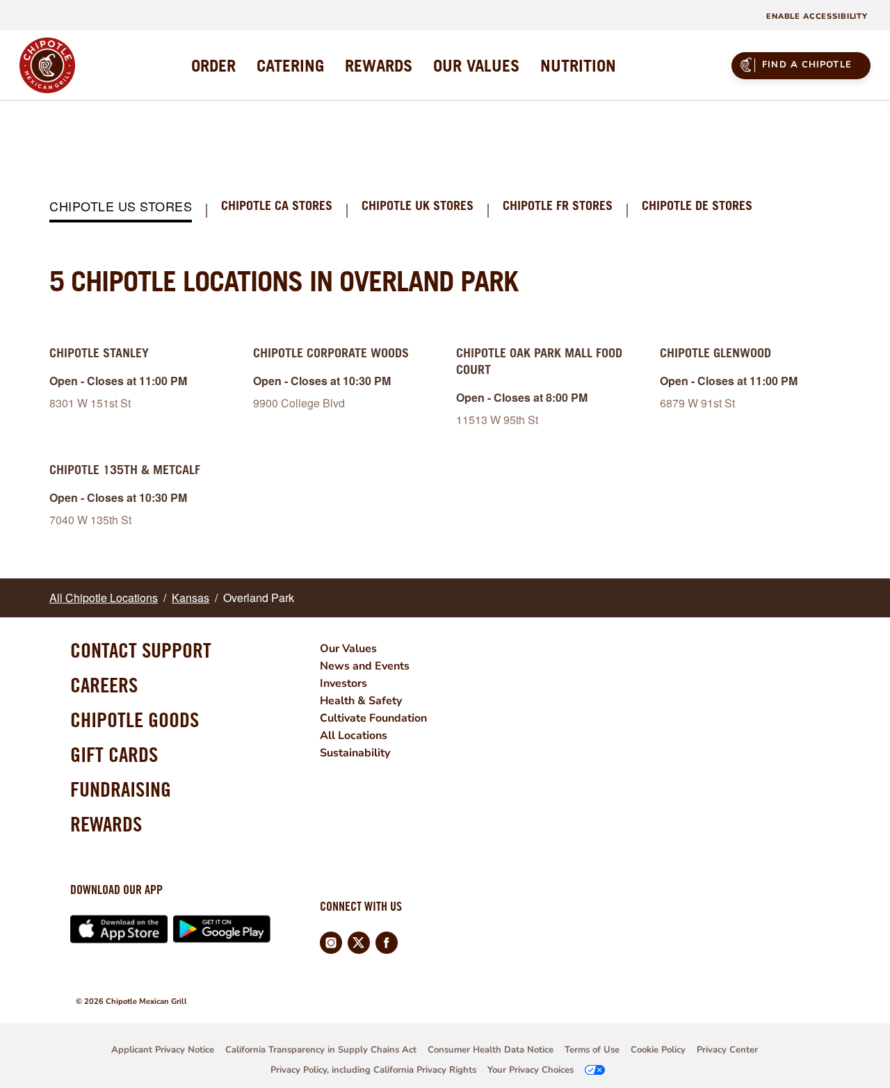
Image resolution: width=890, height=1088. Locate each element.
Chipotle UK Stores (418, 206)
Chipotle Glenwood (715, 353)
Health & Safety (361, 700)
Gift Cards (114, 754)
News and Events (365, 666)
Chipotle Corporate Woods (331, 353)
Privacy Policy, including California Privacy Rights (373, 1070)
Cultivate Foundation (373, 718)
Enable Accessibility (817, 16)
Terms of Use (592, 1050)
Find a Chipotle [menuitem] (807, 64)
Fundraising (120, 789)
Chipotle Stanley (99, 353)
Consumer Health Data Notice (490, 1050)
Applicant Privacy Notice (162, 1050)
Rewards (106, 823)
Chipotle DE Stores (697, 206)
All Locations (353, 735)
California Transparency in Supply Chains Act (320, 1050)
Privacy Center (727, 1050)
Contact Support (140, 650)
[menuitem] (213, 65)
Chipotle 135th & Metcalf (124, 470)
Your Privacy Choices (530, 1070)
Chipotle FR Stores (558, 206)
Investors (343, 683)
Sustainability (355, 753)
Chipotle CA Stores (276, 206)
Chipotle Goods (134, 719)
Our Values (348, 648)
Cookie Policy (658, 1050)
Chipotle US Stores (120, 207)
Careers (104, 684)
